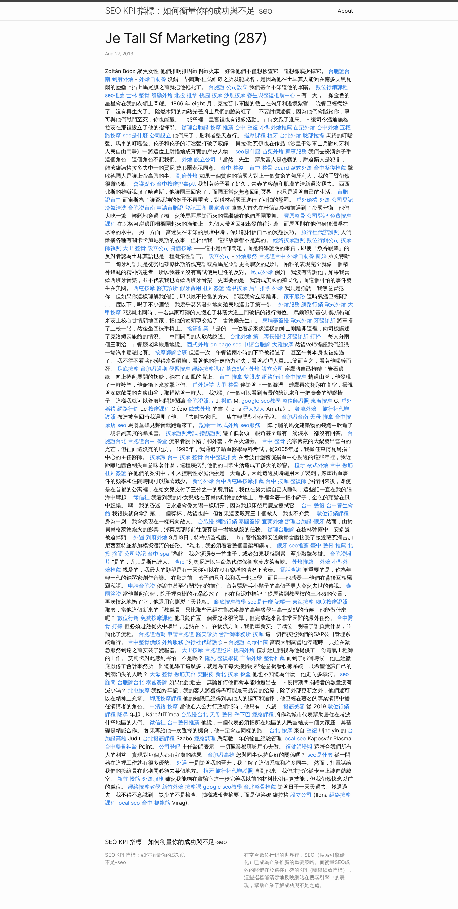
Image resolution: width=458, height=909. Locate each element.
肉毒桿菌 (257, 642)
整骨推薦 (274, 658)
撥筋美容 (185, 674)
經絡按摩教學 (144, 786)
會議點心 (144, 183)
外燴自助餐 (152, 79)
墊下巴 (242, 714)
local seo (294, 738)
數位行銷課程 (332, 87)
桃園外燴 (244, 650)
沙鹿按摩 (234, 95)
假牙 (318, 521)
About (345, 10)
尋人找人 (254, 408)
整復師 (298, 481)
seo (121, 424)
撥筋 (226, 400)
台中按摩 (295, 376)
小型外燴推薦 (276, 127)
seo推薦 (115, 95)
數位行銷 (128, 617)
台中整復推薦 (330, 167)
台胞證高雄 (221, 754)
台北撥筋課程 (158, 738)
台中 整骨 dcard (269, 167)
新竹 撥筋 (128, 778)
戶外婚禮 (307, 199)
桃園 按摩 (210, 95)
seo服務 (250, 424)
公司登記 (342, 199)
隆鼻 (122, 714)
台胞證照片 (200, 400)
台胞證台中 (272, 256)
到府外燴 (122, 79)
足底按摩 (128, 368)
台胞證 (217, 87)
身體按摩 (181, 248)
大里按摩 (192, 650)
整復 (311, 730)
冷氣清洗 (115, 207)
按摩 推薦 (221, 127)
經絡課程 (263, 714)
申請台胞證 (170, 207)
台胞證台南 (141, 207)
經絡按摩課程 (208, 368)
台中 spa (158, 553)
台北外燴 (290, 135)
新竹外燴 (203, 481)
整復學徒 (228, 658)
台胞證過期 (153, 368)
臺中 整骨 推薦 (328, 545)
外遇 (138, 537)
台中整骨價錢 (144, 642)
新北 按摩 (226, 674)
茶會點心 (236, 368)
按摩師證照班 (171, 352)
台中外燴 (327, 127)
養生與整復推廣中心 (271, 95)
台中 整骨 (273, 441)
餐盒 (162, 441)
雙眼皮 (252, 376)
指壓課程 (255, 135)
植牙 (272, 135)
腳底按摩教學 (230, 601)
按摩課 (158, 457)
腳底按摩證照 (332, 601)
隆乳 (210, 658)
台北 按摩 (280, 730)
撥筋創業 (198, 328)
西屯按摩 (144, 288)
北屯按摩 (139, 690)
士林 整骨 (138, 95)
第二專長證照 (269, 336)
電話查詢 (290, 569)
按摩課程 (159, 408)
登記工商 (196, 207)
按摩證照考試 (182, 433)
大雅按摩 (282, 344)
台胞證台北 (130, 682)
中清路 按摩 (164, 706)
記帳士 (207, 424)
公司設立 (237, 87)
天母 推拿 (321, 416)
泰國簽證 (249, 521)
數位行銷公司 (323, 240)
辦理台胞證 (195, 127)
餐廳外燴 (162, 95)
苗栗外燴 (304, 127)
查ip (180, 561)
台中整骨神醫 (121, 746)
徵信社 (141, 497)
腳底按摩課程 (166, 698)
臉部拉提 (313, 135)
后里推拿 (260, 288)
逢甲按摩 (236, 288)
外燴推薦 (302, 561)
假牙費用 (190, 288)
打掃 (315, 336)
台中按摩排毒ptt (176, 183)
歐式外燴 (301, 167)
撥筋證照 (210, 433)
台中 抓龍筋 (156, 802)
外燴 (187, 159)
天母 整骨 (161, 674)
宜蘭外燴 (272, 521)
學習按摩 (179, 368)
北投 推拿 (185, 95)
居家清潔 (219, 207)
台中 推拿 (230, 376)
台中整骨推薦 (183, 722)
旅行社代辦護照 (320, 232)
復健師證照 (299, 746)
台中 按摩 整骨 (185, 457)
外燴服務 (246, 256)
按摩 (258, 634)
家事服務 (296, 151)
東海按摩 (321, 400)
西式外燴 (198, 344)
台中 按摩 (277, 481)
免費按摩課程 (156, 617)
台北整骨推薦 (260, 786)
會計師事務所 (235, 634)
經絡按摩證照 (289, 240)
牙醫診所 (324, 320)
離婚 (321, 256)
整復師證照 (295, 400)
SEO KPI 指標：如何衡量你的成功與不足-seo (188, 10)
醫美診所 (167, 288)
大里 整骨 (134, 248)
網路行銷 (312, 304)
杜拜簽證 (213, 288)
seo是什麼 (135, 135)
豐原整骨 (294, 215)
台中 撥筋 (341, 465)
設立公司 (205, 159)
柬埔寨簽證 (275, 320)
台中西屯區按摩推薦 (240, 481)
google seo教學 (261, 400)
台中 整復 (246, 127)
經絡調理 (205, 738)
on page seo (226, 344)
